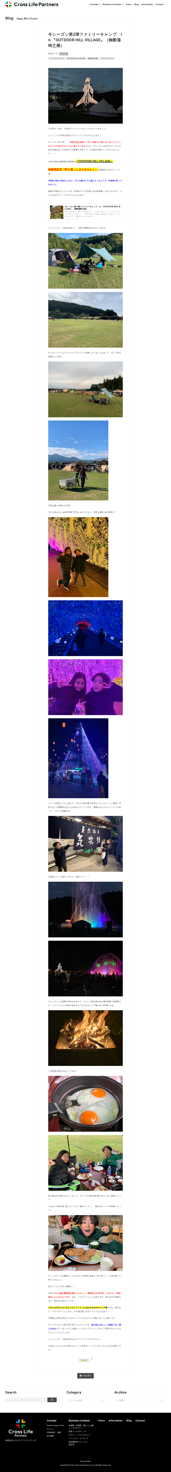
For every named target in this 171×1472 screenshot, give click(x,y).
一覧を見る (86, 1376)
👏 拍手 (84, 1360)
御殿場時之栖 (93, 58)
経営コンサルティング (77, 1431)
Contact (160, 4)
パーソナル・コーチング (78, 1438)
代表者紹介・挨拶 (54, 1432)
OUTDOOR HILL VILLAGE (76, 58)
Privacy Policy (85, 1461)
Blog (136, 4)
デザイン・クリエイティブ (79, 1435)
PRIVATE (64, 54)
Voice (128, 4)
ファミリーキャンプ (56, 58)
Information (147, 4)
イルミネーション (107, 58)
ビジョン (50, 1429)
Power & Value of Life (55, 1425)
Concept (94, 4)
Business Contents (112, 4)
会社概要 (50, 1436)
